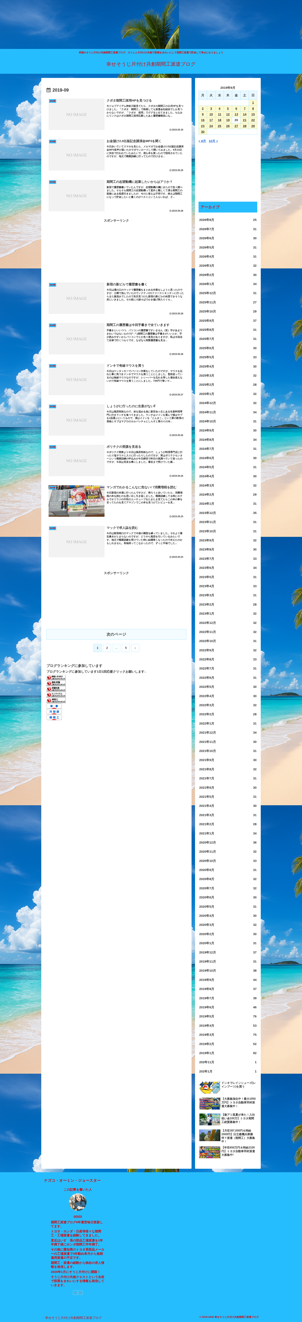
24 (211, 126)
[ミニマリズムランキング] (56, 694)
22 (253, 120)
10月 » (213, 141)
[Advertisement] (105, 24)
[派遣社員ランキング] (56, 688)
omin (78, 1216)
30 (202, 132)
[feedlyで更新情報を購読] (75, 1292)
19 (228, 120)
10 (211, 114)
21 (244, 120)
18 (219, 120)
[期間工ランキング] (56, 700)
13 (236, 114)
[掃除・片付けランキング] (56, 677)
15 (253, 114)
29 (253, 126)
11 (219, 114)
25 (219, 126)
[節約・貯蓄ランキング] (56, 683)
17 (211, 120)
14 (244, 114)
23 (202, 126)
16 (202, 120)
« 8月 (202, 141)
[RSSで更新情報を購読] (80, 1292)
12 (228, 114)
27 (236, 126)
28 (244, 126)
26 (228, 126)
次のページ (116, 634)
